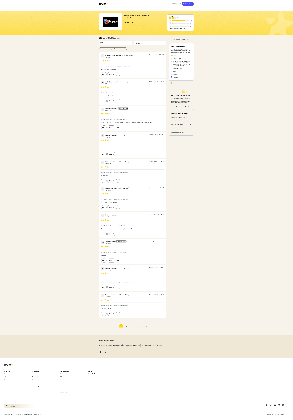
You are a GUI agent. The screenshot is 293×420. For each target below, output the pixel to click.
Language (11, 404)
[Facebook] (266, 405)
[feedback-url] (105, 60)
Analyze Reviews (64, 386)
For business (186, 3)
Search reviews (176, 3)
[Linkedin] (279, 405)
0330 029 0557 (177, 58)
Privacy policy (19, 414)
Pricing (61, 389)
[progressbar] (178, 20)
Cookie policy (37, 414)
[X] (271, 405)
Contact (90, 376)
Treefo (34, 383)
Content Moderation (93, 373)
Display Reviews (64, 380)
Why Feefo (7, 376)
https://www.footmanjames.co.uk (132, 17)
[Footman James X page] (105, 352)
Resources (7, 380)
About (5, 373)
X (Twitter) (175, 77)
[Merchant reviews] (110, 21)
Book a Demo (63, 392)
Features (62, 373)
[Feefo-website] (103, 4)
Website (175, 71)
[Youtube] (275, 405)
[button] (115, 43)
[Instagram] (283, 405)
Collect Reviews (64, 376)
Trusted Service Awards (38, 380)
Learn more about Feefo (177, 132)
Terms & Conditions (9, 414)
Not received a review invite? (181, 39)
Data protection (28, 414)
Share (110, 74)
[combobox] (115, 43)
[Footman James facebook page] (100, 352)
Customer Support (178, 68)
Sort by (101, 42)
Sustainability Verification (38, 386)
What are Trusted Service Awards (180, 106)
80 (137, 326)
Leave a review (35, 373)
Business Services (108, 8)
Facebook (175, 74)
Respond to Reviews (65, 383)
